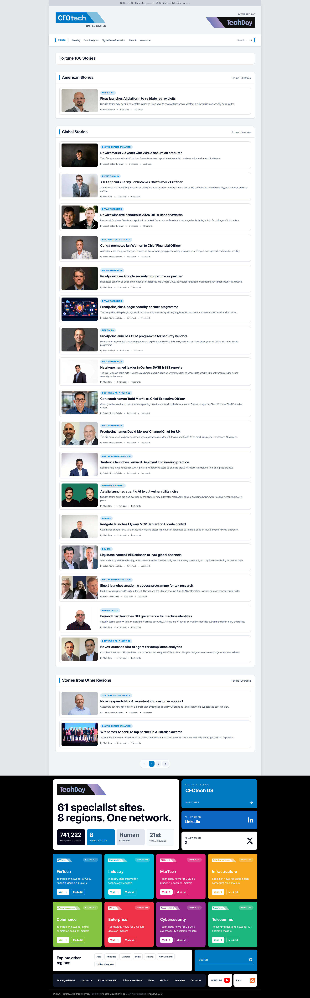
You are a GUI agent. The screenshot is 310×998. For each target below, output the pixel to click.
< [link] (144, 763)
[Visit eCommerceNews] (69, 908)
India (137, 956)
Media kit (78, 892)
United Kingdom (105, 964)
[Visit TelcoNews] (224, 908)
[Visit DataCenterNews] (224, 860)
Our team (180, 980)
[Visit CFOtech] (69, 860)
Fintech (133, 40)
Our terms (196, 980)
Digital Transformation (113, 40)
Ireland (149, 956)
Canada (126, 956)
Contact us (87, 980)
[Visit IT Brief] (120, 908)
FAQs (151, 980)
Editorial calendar (107, 980)
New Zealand (165, 956)
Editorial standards (133, 980)
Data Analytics (91, 40)
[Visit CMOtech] (172, 860)
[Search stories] (250, 959)
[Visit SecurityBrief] (172, 908)
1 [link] (151, 763)
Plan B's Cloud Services (113, 993)
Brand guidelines (66, 980)
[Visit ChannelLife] (120, 860)
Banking (76, 40)
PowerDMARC (155, 993)
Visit (61, 892)
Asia (99, 956)
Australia (111, 956)
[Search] (251, 40)
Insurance (145, 40)
